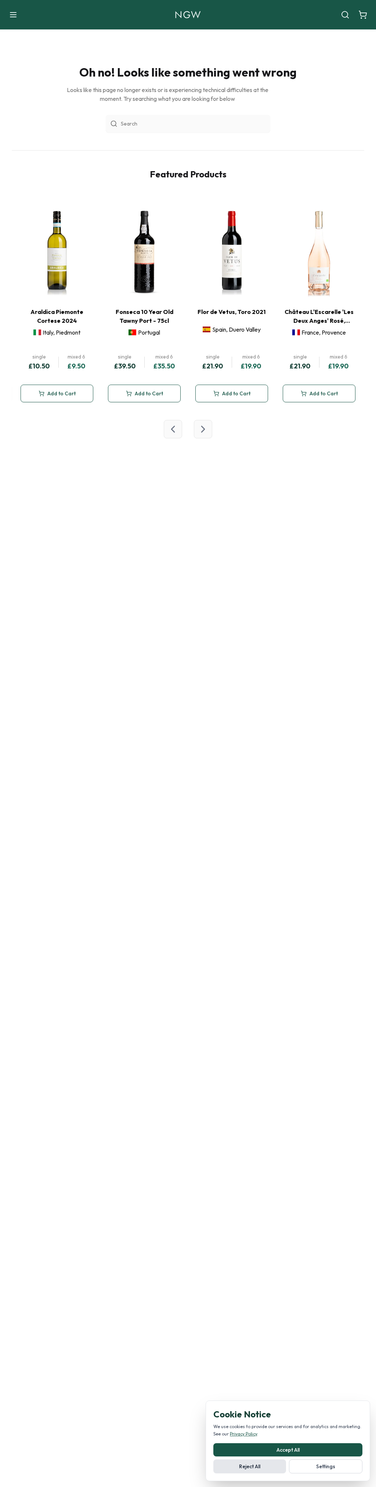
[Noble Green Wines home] (187, 14)
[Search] (345, 14)
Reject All (249, 1466)
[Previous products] (173, 429)
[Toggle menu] (13, 14)
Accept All (288, 1450)
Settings (325, 1466)
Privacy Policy (243, 1434)
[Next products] (203, 429)
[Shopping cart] (362, 14)
